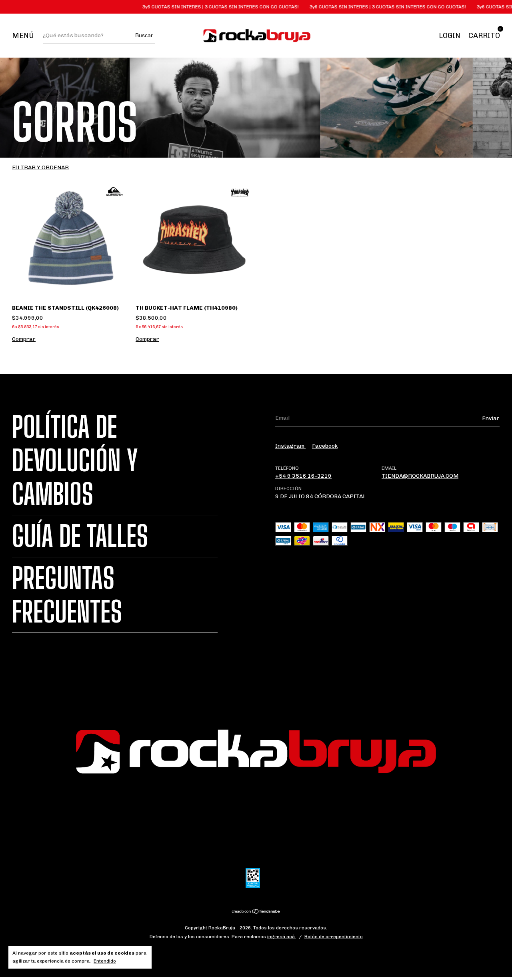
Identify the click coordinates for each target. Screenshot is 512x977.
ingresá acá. (281, 936)
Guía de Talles (80, 536)
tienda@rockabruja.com (420, 475)
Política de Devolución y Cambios (75, 460)
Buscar (144, 35)
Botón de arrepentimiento (333, 936)
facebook (325, 445)
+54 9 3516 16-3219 (303, 475)
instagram (290, 445)
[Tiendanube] (256, 912)
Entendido (105, 961)
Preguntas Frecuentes (67, 595)
